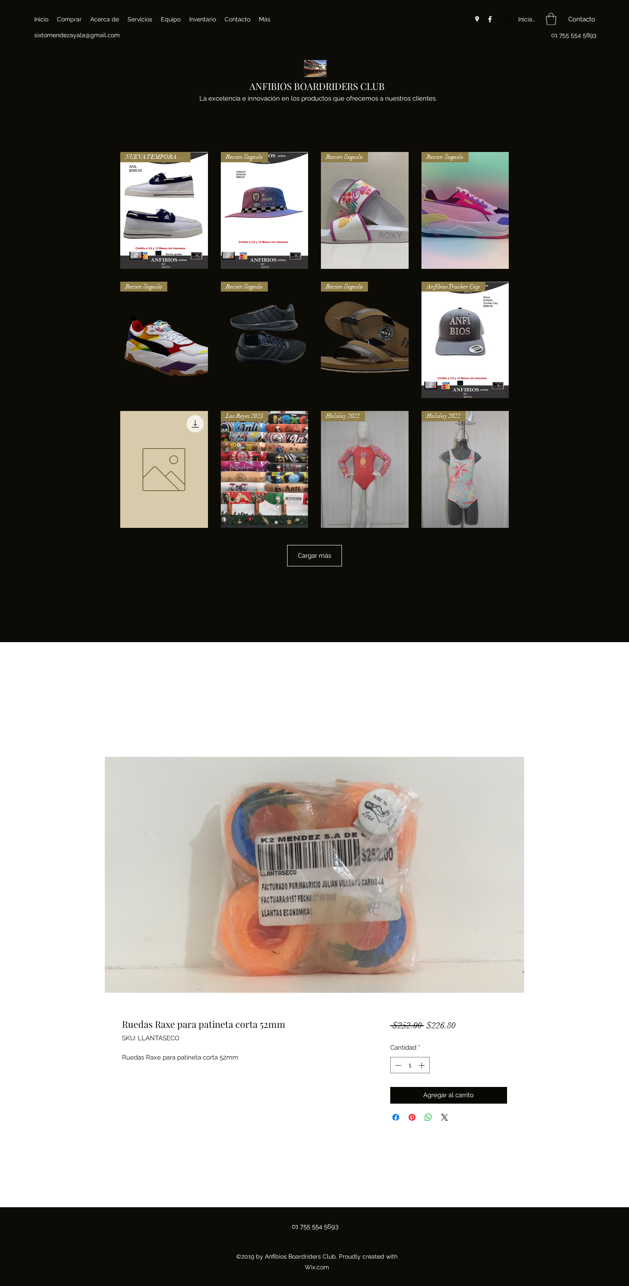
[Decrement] (397, 1065)
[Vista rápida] (164, 469)
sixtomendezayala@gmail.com (77, 35)
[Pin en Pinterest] (412, 1117)
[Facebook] (490, 19)
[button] (551, 19)
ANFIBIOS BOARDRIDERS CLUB (317, 86)
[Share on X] (444, 1117)
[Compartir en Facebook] (396, 1117)
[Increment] (422, 1065)
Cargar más (314, 556)
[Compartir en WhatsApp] (428, 1117)
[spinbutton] (410, 1065)
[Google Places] (477, 19)
